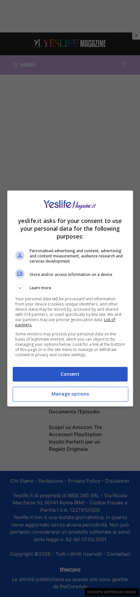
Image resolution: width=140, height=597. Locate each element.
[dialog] (70, 298)
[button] (70, 287)
